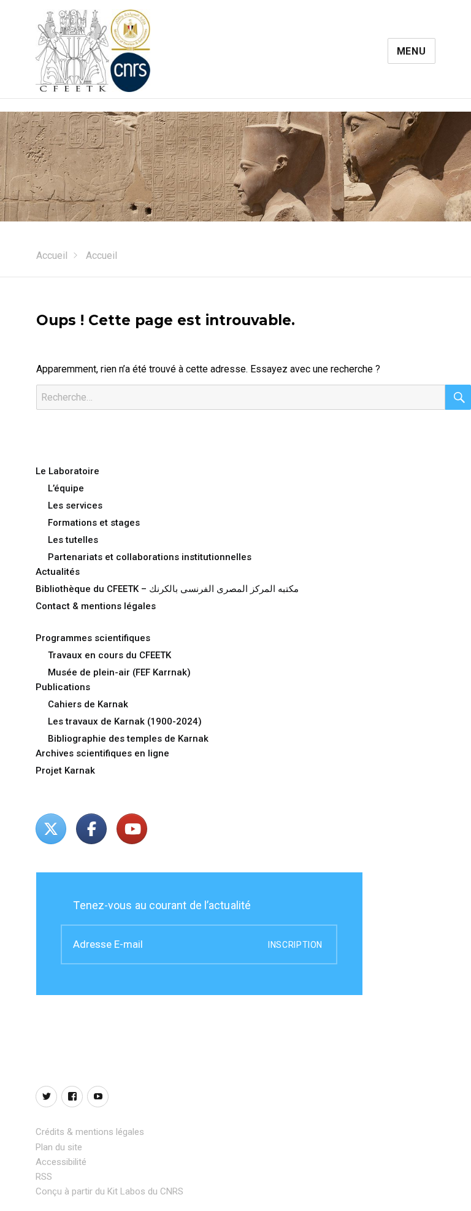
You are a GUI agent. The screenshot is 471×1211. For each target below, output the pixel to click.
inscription (295, 945)
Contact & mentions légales (96, 606)
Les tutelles (73, 539)
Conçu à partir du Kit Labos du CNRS (109, 1191)
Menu (411, 51)
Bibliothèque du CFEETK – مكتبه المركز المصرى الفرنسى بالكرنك (167, 588)
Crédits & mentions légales (90, 1131)
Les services (75, 505)
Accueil (51, 255)
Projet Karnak (65, 770)
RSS (44, 1176)
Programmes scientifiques (93, 638)
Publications (63, 687)
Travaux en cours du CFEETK (109, 655)
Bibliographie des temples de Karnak (128, 738)
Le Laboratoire (67, 471)
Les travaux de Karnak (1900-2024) (125, 721)
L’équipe (66, 488)
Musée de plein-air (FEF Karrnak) (119, 672)
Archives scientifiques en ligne (102, 753)
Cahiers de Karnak (88, 704)
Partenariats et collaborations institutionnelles (149, 557)
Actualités (58, 571)
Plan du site (59, 1147)
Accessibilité (61, 1161)
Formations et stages (94, 522)
